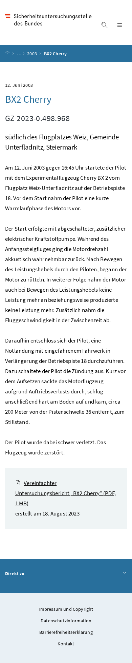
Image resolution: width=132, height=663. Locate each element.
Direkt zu (15, 573)
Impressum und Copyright (66, 609)
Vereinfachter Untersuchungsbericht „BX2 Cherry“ (65, 493)
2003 (32, 54)
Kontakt (66, 644)
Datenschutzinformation (66, 621)
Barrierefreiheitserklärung (66, 632)
